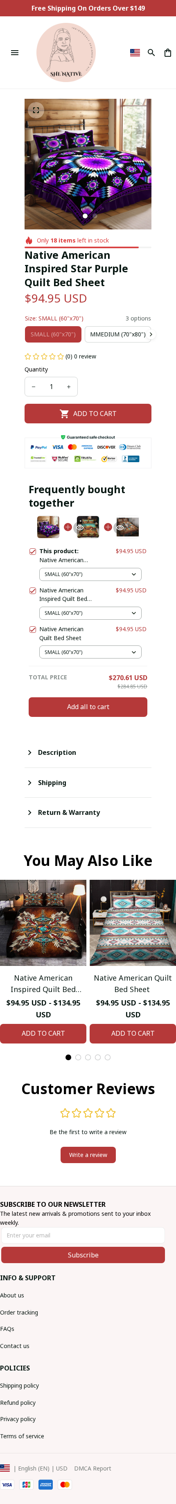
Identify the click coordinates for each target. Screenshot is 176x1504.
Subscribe (83, 1254)
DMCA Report (92, 1468)
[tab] (85, 216)
